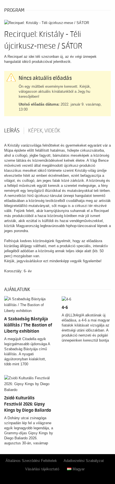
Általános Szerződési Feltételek (31, 461)
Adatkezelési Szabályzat (84, 461)
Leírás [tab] (12, 131)
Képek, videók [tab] (44, 131)
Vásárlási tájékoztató (42, 469)
